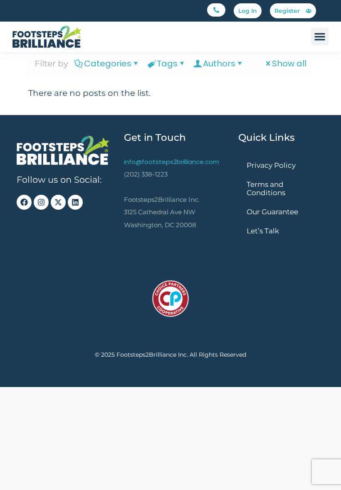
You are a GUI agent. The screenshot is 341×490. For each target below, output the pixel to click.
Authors (219, 63)
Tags (167, 63)
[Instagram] (41, 202)
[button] (216, 10)
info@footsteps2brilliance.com (171, 161)
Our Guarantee (272, 212)
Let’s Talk (263, 231)
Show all (289, 63)
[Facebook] (24, 202)
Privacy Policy (271, 165)
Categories (107, 63)
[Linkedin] (75, 202)
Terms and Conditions (266, 188)
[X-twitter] (58, 202)
